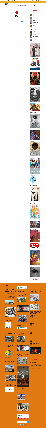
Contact (29, 5)
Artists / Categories (23, 5)
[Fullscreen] (15, 380)
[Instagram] (39, 0)
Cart (18, 5)
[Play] (5, 380)
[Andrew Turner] (35, 50)
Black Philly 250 (26, 4)
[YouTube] (25, 424)
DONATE (32, 5)
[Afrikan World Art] (35, 78)
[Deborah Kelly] (35, 166)
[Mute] (14, 380)
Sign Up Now (35, 279)
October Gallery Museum (10, 5)
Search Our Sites (32, 4)
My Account (34, 0)
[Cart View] (36, 0)
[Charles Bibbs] (35, 107)
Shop (21, 4)
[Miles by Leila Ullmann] (35, 134)
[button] (10, 378)
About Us (38, 4)
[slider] (10, 380)
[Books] (35, 94)
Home (19, 4)
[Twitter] (38, 0)
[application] (10, 378)
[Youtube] (40, 0)
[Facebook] (20, 424)
